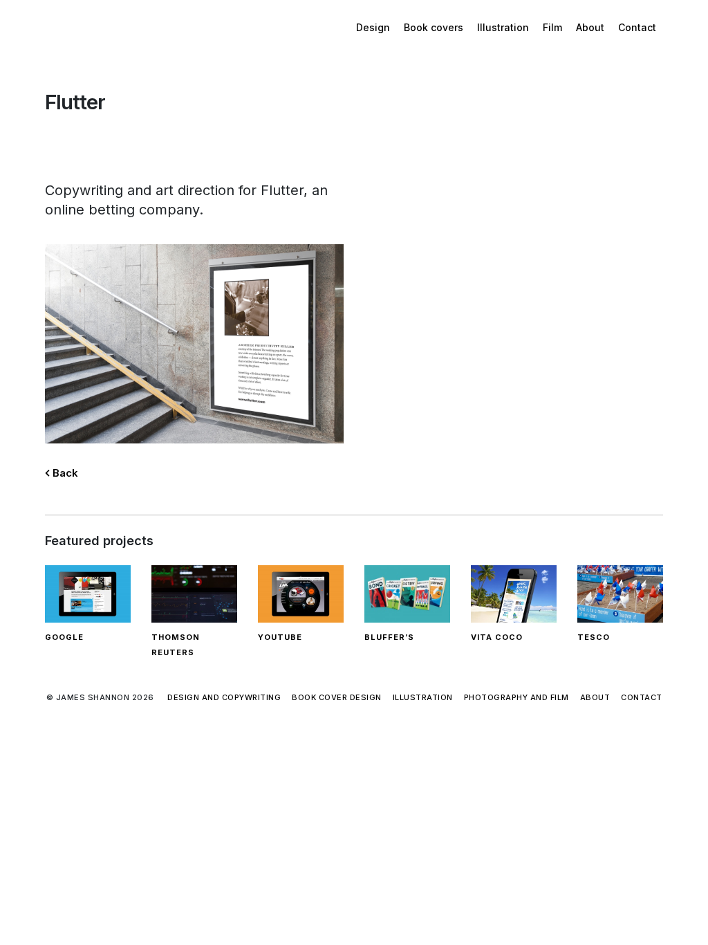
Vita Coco (497, 637)
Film (552, 27)
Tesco (593, 637)
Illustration (503, 27)
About (590, 27)
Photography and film (516, 697)
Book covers (433, 27)
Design (373, 27)
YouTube (280, 637)
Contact (637, 27)
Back (64, 472)
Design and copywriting (224, 697)
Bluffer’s (389, 637)
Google (64, 637)
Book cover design (337, 697)
